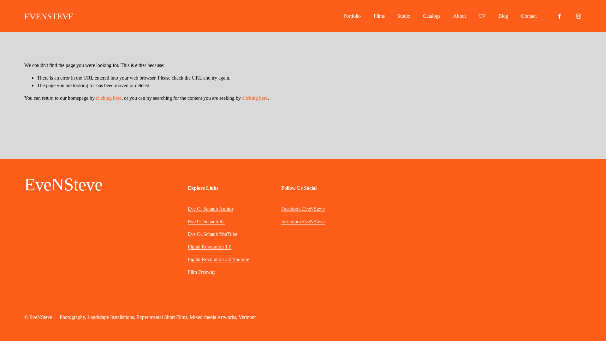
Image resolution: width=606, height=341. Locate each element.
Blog (503, 16)
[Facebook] (559, 16)
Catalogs (431, 16)
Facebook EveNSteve (303, 209)
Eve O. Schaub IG (206, 221)
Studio (403, 16)
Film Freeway (202, 272)
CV (482, 16)
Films (379, 16)
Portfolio (352, 16)
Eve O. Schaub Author (210, 209)
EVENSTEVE (49, 16)
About (459, 16)
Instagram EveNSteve (303, 221)
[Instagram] (578, 16)
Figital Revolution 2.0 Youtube (218, 259)
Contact (529, 16)
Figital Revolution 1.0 (209, 246)
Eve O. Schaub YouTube (212, 234)
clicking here (109, 98)
